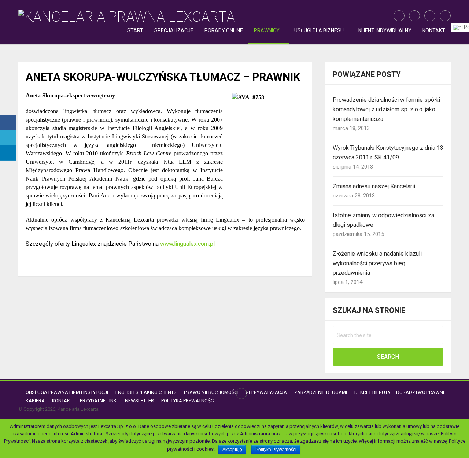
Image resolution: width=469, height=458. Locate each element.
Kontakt (433, 30)
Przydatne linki (99, 400)
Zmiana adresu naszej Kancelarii (374, 186)
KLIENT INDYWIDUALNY (384, 30)
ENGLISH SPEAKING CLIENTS (146, 392)
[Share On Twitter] (8, 137)
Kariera (35, 400)
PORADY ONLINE (223, 30)
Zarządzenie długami (320, 392)
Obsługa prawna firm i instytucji (67, 392)
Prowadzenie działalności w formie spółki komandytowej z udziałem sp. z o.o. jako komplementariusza (386, 109)
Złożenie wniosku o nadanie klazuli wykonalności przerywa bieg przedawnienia (377, 263)
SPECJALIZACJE (173, 30)
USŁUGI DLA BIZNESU (319, 30)
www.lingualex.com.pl (187, 243)
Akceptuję (232, 449)
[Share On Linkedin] (8, 153)
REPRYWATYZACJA (266, 392)
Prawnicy (267, 30)
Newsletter (139, 400)
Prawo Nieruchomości (211, 392)
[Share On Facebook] (8, 122)
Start (135, 30)
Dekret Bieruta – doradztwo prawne (400, 392)
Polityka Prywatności (188, 400)
